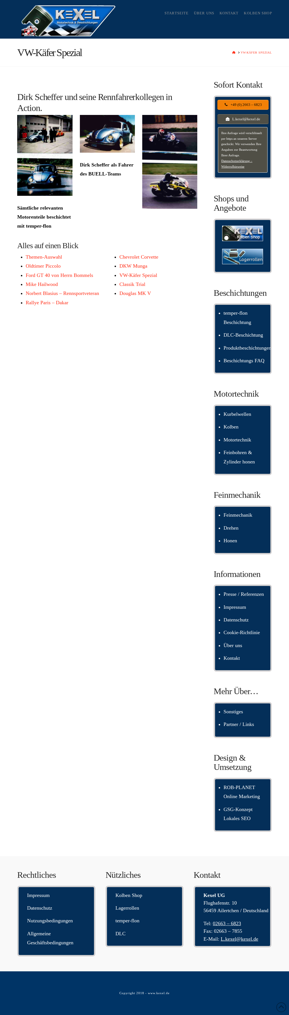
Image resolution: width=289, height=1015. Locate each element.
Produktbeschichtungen (247, 348)
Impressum (235, 607)
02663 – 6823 (227, 923)
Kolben (231, 427)
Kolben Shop (128, 895)
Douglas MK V (135, 293)
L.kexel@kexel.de (239, 939)
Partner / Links (239, 724)
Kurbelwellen (237, 414)
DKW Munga (133, 266)
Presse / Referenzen (244, 594)
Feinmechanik (238, 515)
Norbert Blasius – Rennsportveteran (62, 293)
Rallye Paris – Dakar (47, 302)
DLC (120, 933)
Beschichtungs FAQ (244, 360)
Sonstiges (233, 711)
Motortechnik (237, 440)
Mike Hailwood (42, 284)
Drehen (231, 528)
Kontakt (232, 658)
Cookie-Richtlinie (242, 632)
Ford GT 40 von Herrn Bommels (59, 275)
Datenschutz (236, 620)
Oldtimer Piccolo (43, 266)
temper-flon (127, 920)
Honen (230, 540)
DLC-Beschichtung (243, 335)
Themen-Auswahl (44, 257)
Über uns (233, 645)
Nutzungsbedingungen (50, 920)
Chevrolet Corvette (138, 257)
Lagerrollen (127, 908)
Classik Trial (132, 284)
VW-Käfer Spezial (138, 275)
